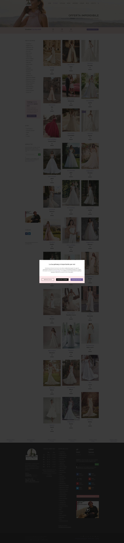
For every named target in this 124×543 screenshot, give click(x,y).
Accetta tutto (76, 279)
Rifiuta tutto (48, 279)
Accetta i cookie (62, 279)
